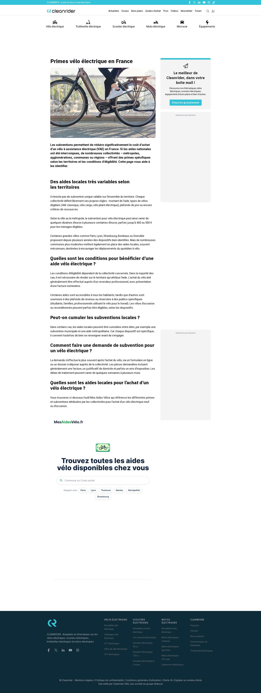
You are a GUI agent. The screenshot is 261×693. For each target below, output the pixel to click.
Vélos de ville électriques (115, 649)
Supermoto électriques (173, 664)
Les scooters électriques (144, 637)
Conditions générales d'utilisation (143, 680)
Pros (165, 11)
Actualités (113, 11)
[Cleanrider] (61, 11)
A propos (194, 625)
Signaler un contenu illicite (188, 680)
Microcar (182, 26)
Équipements (207, 26)
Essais (125, 11)
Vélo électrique (55, 26)
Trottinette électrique (88, 26)
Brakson (158, 683)
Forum (198, 11)
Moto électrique (155, 26)
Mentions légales (84, 680)
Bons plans (137, 11)
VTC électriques (111, 654)
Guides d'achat (153, 11)
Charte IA (167, 680)
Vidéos (174, 11)
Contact (194, 631)
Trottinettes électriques (201, 651)
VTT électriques (111, 643)
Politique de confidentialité (109, 680)
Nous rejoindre (197, 636)
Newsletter (186, 11)
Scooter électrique (124, 26)
